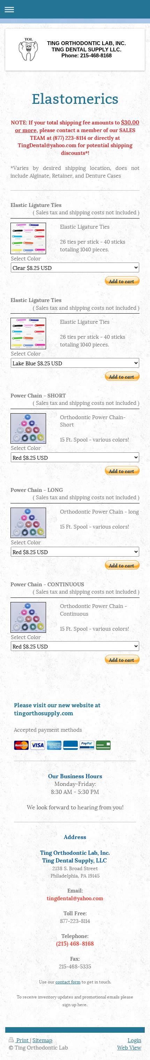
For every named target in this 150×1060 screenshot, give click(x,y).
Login (134, 1040)
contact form (68, 981)
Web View (129, 1047)
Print (22, 1040)
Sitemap (42, 1040)
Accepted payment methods (48, 729)
